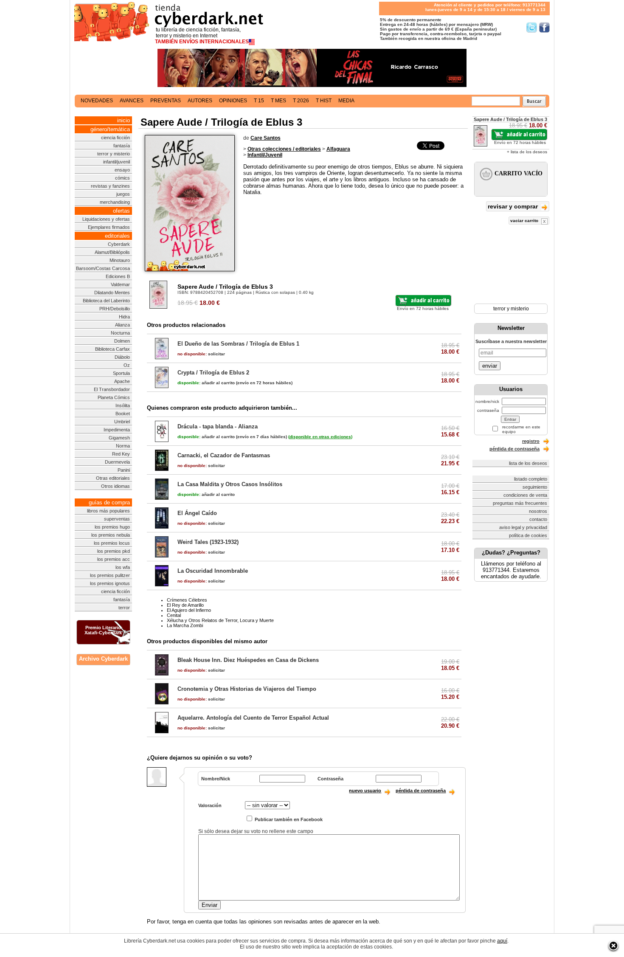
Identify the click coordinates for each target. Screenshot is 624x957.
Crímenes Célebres (187, 599)
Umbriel (122, 421)
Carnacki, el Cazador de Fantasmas (223, 455)
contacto (538, 519)
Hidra (124, 316)
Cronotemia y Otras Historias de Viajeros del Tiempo (246, 689)
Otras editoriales (113, 478)
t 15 (259, 101)
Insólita (122, 405)
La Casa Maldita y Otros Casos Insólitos (229, 484)
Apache (122, 381)
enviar (489, 366)
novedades (97, 101)
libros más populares (108, 510)
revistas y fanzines (110, 186)
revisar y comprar (514, 206)
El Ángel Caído (197, 513)
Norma (123, 445)
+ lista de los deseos (527, 151)
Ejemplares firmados (109, 227)
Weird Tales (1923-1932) (208, 542)
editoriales (117, 236)
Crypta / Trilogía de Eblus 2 (213, 372)
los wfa (122, 567)
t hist (324, 101)
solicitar (201, 354)
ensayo (122, 169)
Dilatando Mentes (112, 292)
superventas (117, 518)
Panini (124, 470)
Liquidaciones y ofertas (106, 219)
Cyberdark (119, 244)
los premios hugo (112, 526)
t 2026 (301, 101)
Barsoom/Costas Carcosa (103, 268)
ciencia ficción (115, 137)
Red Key (121, 453)
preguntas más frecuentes (520, 503)
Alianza (122, 324)
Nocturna (120, 332)
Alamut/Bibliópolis (112, 252)
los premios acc (113, 559)
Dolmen (122, 340)
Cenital (174, 615)
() (320, 436)
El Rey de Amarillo (185, 605)
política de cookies (528, 535)
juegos (123, 194)
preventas (165, 101)
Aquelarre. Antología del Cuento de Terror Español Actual (253, 718)
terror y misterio (113, 153)
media (346, 101)
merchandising (115, 202)
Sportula (121, 373)
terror (124, 607)
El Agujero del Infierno (189, 610)
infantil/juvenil (116, 161)
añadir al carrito (206, 382)
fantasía (121, 145)
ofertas (121, 211)
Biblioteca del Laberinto (106, 300)
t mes (278, 101)
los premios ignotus (110, 583)
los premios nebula (110, 535)
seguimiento (535, 487)
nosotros (538, 511)
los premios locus (112, 543)
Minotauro (120, 260)
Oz (127, 365)
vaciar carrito (525, 220)
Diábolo (122, 357)
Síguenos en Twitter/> (531, 27)
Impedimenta (117, 429)
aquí (502, 941)
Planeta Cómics (114, 397)
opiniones (233, 101)
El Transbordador (112, 389)
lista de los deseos (528, 463)
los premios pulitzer (110, 575)
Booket (122, 413)
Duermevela (117, 461)
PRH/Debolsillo (114, 308)
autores (200, 101)
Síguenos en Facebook (544, 27)
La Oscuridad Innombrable (212, 571)
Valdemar (120, 284)
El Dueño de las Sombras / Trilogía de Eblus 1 (238, 344)
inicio (123, 120)
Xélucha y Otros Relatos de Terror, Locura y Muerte (220, 620)
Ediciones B (118, 276)
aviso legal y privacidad (523, 527)
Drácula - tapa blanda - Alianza (217, 426)
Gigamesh (119, 437)
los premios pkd (113, 551)
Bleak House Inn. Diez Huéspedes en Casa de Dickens (248, 660)
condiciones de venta (525, 495)
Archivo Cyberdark (103, 659)
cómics (122, 177)
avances (131, 101)
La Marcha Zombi (185, 625)
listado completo (530, 478)
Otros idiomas (115, 486)
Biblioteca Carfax (112, 349)
